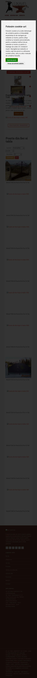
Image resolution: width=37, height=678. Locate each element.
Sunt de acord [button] (11, 60)
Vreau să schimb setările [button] (16, 63)
